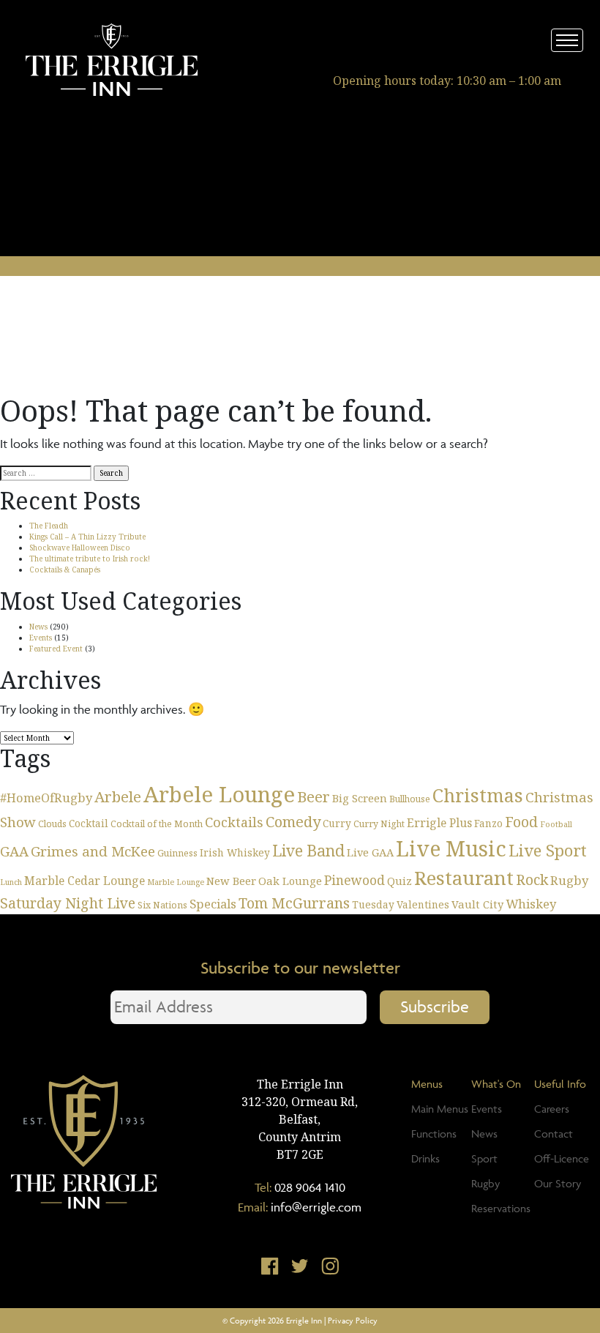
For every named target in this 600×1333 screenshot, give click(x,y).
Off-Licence (561, 1158)
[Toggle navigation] (567, 40)
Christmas (477, 795)
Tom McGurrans (294, 903)
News (38, 626)
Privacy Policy (353, 1320)
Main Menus (439, 1109)
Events (40, 637)
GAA (14, 851)
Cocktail (88, 823)
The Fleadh (48, 525)
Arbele (117, 796)
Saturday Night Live (67, 903)
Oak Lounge (290, 880)
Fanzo (488, 823)
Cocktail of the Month (156, 824)
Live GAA (370, 852)
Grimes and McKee (93, 851)
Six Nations (162, 905)
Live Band (308, 850)
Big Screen (359, 798)
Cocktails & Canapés (64, 569)
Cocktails (234, 822)
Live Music (451, 848)
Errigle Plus (439, 823)
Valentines (423, 904)
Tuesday (373, 904)
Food (521, 822)
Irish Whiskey (235, 852)
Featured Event (56, 648)
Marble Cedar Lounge (84, 881)
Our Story (557, 1183)
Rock (532, 879)
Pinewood (354, 880)
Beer (313, 796)
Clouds (52, 824)
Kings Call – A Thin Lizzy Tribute (87, 536)
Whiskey (531, 903)
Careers (551, 1109)
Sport (484, 1158)
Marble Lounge (175, 882)
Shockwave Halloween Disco (79, 547)
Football (556, 824)
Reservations (500, 1208)
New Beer (231, 880)
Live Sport (548, 850)
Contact (553, 1133)
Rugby (569, 880)
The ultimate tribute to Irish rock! (89, 558)
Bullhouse (409, 799)
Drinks (425, 1158)
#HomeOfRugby (46, 797)
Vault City (477, 904)
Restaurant (464, 878)
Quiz (399, 880)
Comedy (293, 822)
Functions (434, 1133)
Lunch (11, 882)
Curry (337, 823)
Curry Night (379, 824)
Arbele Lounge (219, 794)
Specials (213, 903)
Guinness (177, 853)
